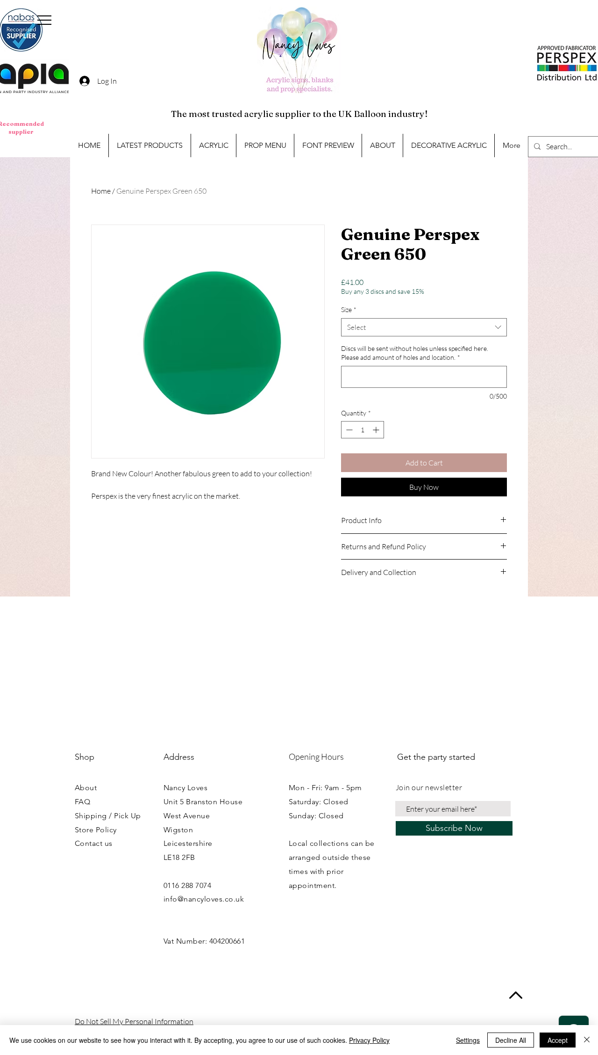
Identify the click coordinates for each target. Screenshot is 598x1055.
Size (348, 309)
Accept (558, 1040)
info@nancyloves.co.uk (204, 899)
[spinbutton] (362, 430)
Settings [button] (468, 1040)
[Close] (586, 1040)
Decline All (510, 1040)
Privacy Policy (369, 1040)
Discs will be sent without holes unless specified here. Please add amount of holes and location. (414, 353)
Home (101, 191)
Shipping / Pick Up (108, 815)
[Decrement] (348, 430)
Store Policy (96, 829)
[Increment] (377, 430)
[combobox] (424, 327)
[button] (44, 20)
